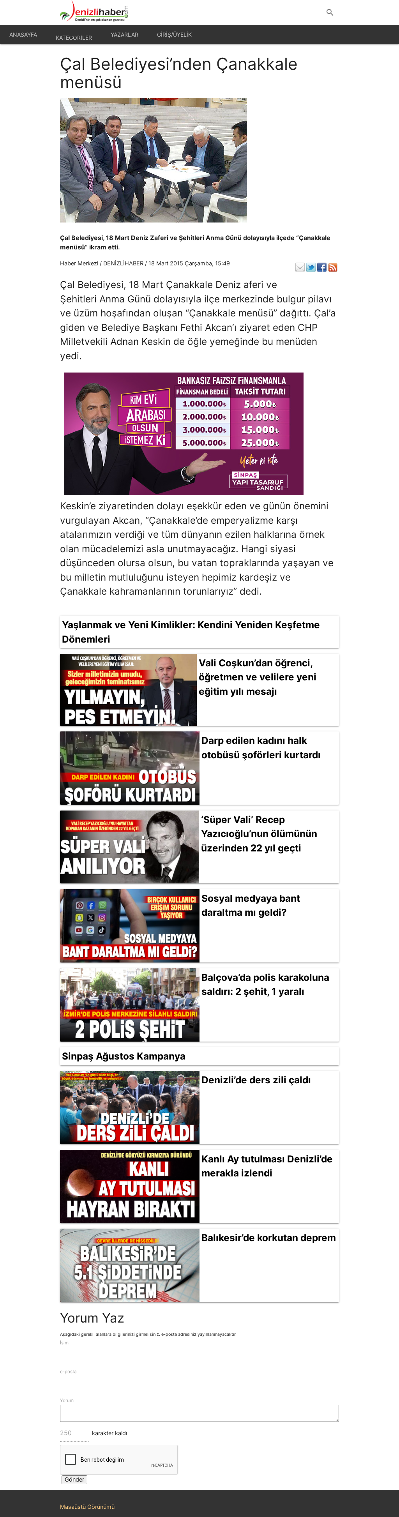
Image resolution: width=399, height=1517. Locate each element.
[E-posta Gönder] (300, 267)
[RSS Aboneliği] (332, 267)
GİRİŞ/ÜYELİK (174, 34)
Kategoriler (74, 37)
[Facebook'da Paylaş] (322, 267)
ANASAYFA (23, 34)
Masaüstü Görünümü (87, 1506)
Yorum (67, 1400)
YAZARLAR (124, 34)
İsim (64, 1343)
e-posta (68, 1371)
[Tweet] (311, 267)
